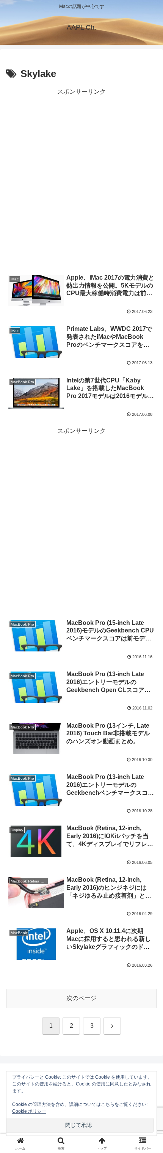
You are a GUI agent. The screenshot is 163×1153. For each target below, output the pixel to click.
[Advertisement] (81, 179)
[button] (147, 987)
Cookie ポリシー (29, 1111)
